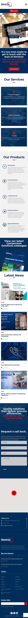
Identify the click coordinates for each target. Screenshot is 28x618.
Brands (2, 579)
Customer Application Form (6, 590)
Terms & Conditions (19, 589)
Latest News (18, 579)
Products (17, 576)
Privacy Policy (18, 586)
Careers (3, 581)
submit (5, 469)
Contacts (3, 586)
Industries (3, 584)
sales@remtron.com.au (8, 525)
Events (16, 584)
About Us (3, 576)
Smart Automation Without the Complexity (11, 564)
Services (17, 581)
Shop (15, 11)
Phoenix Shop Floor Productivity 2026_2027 (12, 558)
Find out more (14, 69)
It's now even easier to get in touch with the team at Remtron (14, 58)
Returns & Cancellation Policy (6, 593)
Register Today (14, 36)
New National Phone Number (10, 365)
